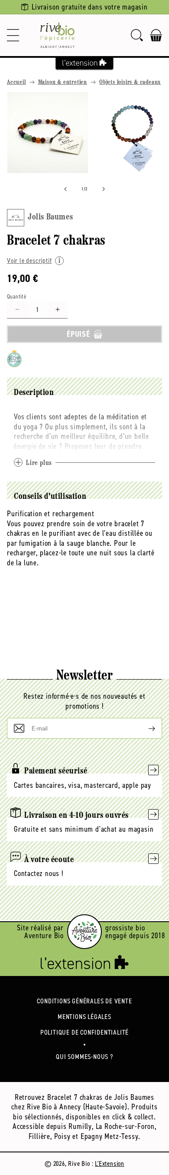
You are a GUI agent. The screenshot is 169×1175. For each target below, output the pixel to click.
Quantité (16, 296)
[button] (13, 35)
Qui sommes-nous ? (84, 1056)
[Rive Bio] (57, 35)
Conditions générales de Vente (84, 1001)
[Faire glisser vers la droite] (103, 189)
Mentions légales (84, 1016)
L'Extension (109, 1163)
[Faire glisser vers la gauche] (65, 189)
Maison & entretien (62, 82)
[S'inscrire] (144, 728)
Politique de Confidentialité (84, 1032)
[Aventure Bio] (84, 931)
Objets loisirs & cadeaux (130, 82)
